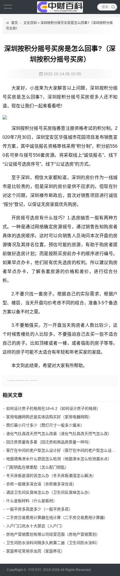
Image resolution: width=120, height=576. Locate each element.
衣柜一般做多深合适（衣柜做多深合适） (41, 484)
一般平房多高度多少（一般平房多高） (39, 509)
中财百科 (34, 570)
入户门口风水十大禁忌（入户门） (35, 526)
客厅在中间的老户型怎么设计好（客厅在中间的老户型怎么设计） (62, 450)
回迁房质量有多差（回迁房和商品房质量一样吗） (49, 442)
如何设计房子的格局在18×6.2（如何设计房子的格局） (53, 408)
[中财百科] (60, 7)
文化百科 (30, 23)
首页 (14, 23)
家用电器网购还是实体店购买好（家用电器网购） (49, 417)
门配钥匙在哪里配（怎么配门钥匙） (37, 467)
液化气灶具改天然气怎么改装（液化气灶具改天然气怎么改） (59, 433)
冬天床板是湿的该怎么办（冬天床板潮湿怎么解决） (51, 475)
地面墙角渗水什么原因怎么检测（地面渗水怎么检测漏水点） (59, 459)
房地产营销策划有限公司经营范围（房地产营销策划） (53, 534)
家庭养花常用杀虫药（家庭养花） (35, 551)
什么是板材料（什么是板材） (31, 501)
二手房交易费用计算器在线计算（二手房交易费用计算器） (57, 517)
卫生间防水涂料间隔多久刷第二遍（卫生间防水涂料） (53, 542)
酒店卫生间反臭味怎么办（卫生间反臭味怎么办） (49, 492)
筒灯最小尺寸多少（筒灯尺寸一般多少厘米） (45, 425)
